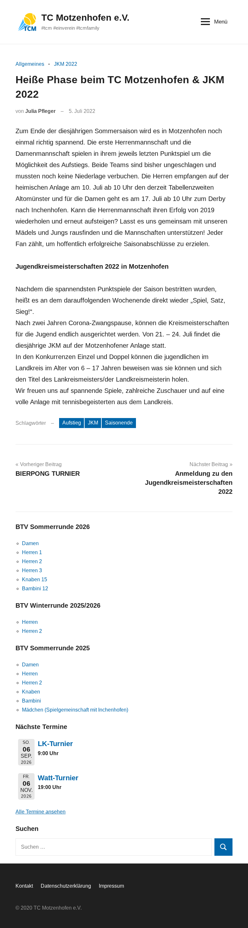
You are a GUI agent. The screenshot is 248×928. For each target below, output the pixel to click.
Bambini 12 (35, 588)
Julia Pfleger (40, 111)
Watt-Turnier (58, 778)
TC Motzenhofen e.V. (85, 18)
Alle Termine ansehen (41, 811)
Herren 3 (32, 570)
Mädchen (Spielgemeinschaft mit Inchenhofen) (75, 710)
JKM (93, 422)
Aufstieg (71, 422)
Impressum (111, 886)
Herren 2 (32, 561)
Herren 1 (32, 552)
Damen (30, 543)
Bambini (31, 700)
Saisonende (119, 422)
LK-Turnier (55, 744)
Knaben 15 (34, 579)
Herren (30, 622)
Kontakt (24, 886)
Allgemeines (30, 64)
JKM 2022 (65, 64)
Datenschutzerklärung (66, 886)
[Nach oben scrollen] (235, 915)
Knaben (31, 691)
